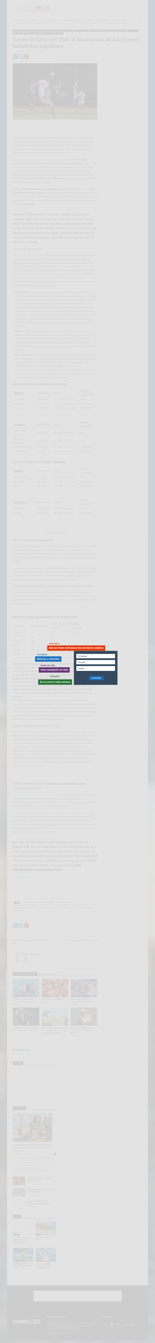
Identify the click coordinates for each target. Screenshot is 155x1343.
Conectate (96, 678)
